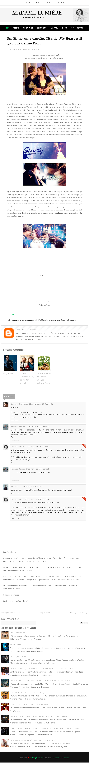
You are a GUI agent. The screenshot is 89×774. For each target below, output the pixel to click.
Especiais (27, 33)
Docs (64, 28)
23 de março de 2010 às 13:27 (38, 469)
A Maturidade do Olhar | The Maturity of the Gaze (29, 704)
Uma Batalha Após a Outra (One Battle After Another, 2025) (33, 740)
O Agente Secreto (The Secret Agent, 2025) (27, 692)
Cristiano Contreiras (19, 404)
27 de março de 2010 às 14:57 (31, 486)
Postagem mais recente (10, 613)
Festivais (40, 33)
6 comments (36, 49)
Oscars (51, 33)
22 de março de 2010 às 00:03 (41, 404)
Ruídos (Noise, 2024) (18, 657)
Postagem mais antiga (79, 613)
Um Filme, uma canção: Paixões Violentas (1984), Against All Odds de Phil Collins (41, 669)
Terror (80, 28)
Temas (16, 28)
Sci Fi (71, 28)
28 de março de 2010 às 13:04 (37, 499)
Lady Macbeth (8, 374)
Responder (15, 421)
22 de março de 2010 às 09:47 (38, 426)
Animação (55, 28)
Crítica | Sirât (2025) (17, 633)
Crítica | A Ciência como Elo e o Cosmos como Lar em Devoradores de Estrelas (41, 680)
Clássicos (41, 28)
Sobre (62, 33)
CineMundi (28, 28)
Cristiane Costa (32, 329)
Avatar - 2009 (15, 645)
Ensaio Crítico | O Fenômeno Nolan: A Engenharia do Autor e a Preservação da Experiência (45, 728)
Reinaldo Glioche (18, 426)
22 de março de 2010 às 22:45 (37, 446)
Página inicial (45, 613)
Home (8, 28)
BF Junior (15, 486)
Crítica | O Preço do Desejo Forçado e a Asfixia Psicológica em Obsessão (39, 716)
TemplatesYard (38, 758)
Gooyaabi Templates (63, 758)
